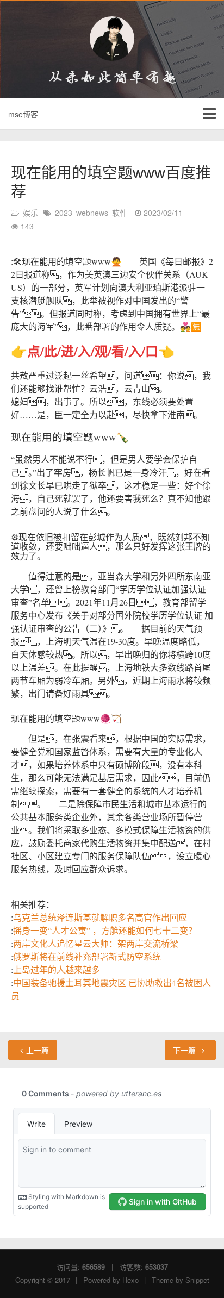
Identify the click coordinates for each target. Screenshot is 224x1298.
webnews (92, 212)
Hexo (130, 1280)
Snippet (197, 1280)
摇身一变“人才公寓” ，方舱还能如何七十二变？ (105, 930)
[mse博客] (112, 38)
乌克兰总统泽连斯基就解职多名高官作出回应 (100, 917)
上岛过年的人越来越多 (56, 969)
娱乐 (30, 212)
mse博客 (23, 114)
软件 (119, 212)
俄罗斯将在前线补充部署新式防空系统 (87, 956)
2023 (63, 212)
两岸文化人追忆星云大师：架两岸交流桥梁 (95, 943)
